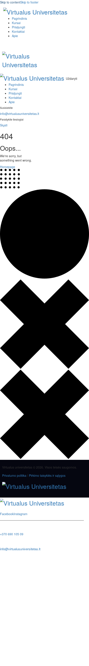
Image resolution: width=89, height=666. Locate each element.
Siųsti (3, 125)
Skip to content (10, 2)
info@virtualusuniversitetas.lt (19, 113)
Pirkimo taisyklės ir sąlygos (47, 475)
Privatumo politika (14, 475)
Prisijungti (46, 659)
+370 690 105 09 (11, 534)
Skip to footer (29, 2)
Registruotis (31, 659)
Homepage (7, 167)
